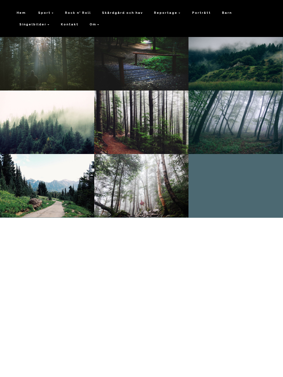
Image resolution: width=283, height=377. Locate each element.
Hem (21, 13)
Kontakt (69, 24)
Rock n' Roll (78, 13)
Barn (227, 13)
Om (93, 24)
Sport (44, 13)
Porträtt (201, 13)
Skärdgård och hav (122, 13)
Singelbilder (32, 24)
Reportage (165, 13)
